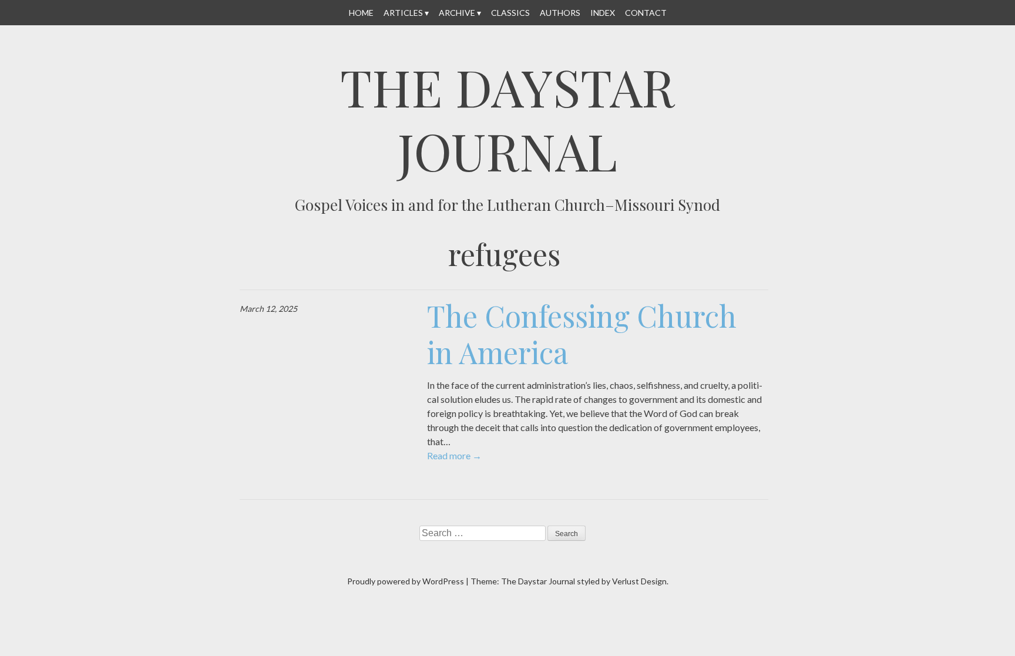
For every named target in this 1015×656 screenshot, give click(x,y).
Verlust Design (639, 581)
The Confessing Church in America (582, 334)
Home (361, 13)
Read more (454, 455)
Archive (457, 13)
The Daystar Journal (507, 119)
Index (602, 13)
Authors (560, 13)
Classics (510, 13)
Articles (403, 13)
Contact (646, 13)
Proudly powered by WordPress (405, 581)
